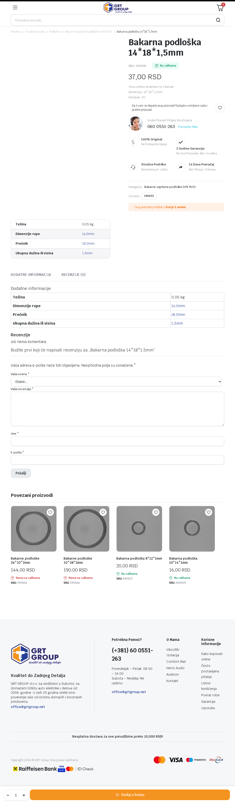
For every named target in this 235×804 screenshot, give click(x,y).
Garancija (208, 701)
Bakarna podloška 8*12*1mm (139, 558)
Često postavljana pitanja (210, 671)
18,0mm (88, 243)
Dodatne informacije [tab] (31, 274)
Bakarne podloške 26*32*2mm (25, 560)
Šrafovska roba (35, 32)
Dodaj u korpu (132, 795)
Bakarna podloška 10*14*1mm (183, 560)
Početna (16, 32)
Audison (172, 674)
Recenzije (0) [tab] (74, 274)
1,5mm (87, 253)
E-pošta (17, 452)
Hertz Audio (175, 668)
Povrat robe (210, 695)
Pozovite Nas (188, 127)
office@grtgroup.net (28, 707)
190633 (149, 196)
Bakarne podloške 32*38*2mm (78, 560)
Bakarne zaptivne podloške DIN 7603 (88, 32)
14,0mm (88, 234)
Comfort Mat (176, 662)
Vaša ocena (20, 374)
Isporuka (208, 708)
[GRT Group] (118, 7)
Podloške (55, 32)
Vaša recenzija (22, 389)
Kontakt (172, 681)
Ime (15, 434)
